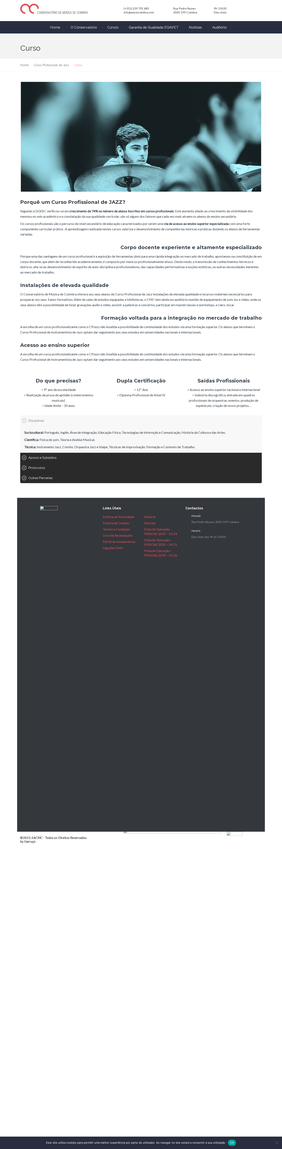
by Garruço (28, 841)
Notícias (195, 27)
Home (55, 27)
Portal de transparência (119, 541)
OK (232, 1142)
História (149, 517)
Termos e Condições (116, 529)
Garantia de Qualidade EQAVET (154, 27)
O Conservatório (84, 27)
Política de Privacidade (118, 517)
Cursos (112, 27)
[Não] (277, 1143)
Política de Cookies (116, 523)
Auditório (219, 27)
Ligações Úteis (113, 548)
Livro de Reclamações (118, 535)
